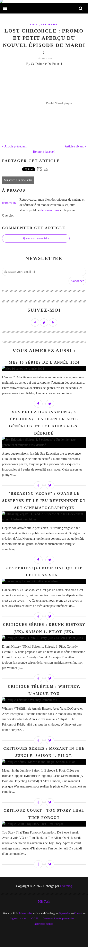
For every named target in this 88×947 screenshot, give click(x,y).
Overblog (66, 886)
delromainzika (50, 210)
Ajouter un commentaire (36, 238)
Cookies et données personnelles (58, 918)
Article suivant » (75, 146)
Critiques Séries (44, 24)
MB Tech (44, 901)
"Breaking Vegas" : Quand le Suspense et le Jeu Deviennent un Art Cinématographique (44, 500)
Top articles (64, 913)
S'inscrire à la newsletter (18, 180)
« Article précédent (14, 146)
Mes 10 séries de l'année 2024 (44, 362)
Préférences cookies (43, 923)
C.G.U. (34, 918)
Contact (78, 913)
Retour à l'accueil (44, 151)
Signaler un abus (18, 918)
